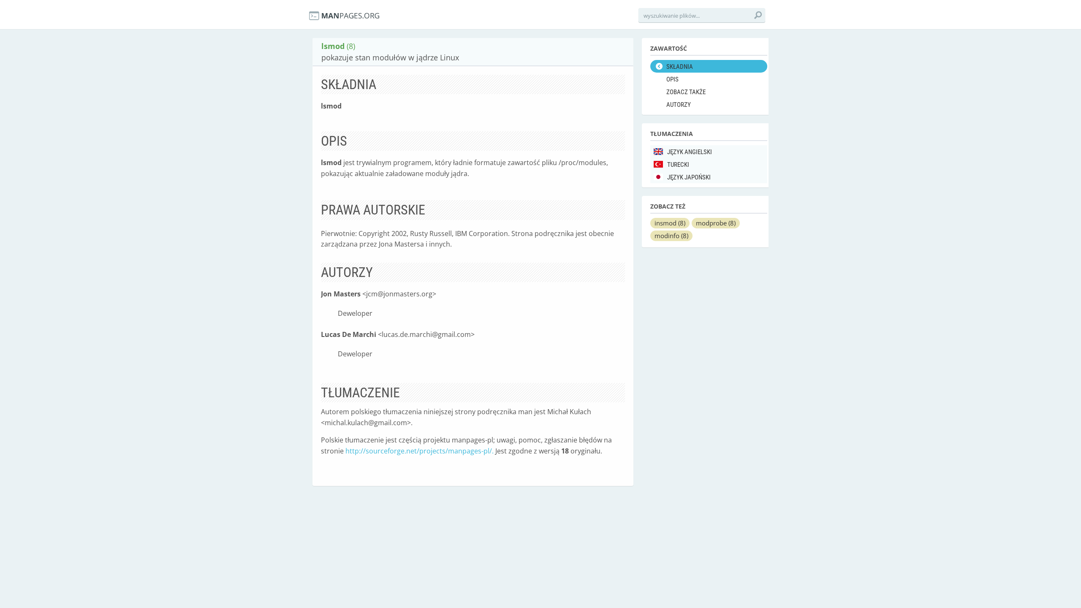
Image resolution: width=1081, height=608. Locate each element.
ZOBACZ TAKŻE (686, 92)
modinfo (671, 235)
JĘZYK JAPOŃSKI (689, 177)
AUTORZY (678, 105)
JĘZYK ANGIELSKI (689, 152)
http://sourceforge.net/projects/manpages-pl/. (419, 451)
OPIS (672, 79)
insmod (670, 223)
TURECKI (678, 164)
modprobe (716, 223)
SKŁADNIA (679, 67)
